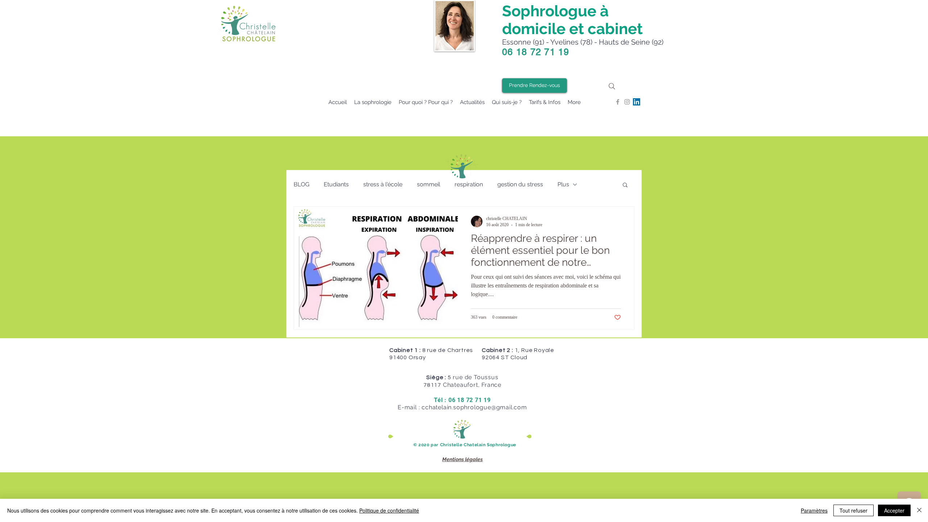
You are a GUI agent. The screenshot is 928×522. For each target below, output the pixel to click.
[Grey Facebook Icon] (617, 101)
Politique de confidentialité (389, 510)
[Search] (612, 86)
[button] (625, 185)
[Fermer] (919, 510)
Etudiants (336, 184)
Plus (563, 184)
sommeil (428, 184)
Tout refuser (853, 510)
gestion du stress (520, 184)
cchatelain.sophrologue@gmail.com (474, 407)
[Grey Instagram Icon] (627, 101)
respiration (469, 184)
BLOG (301, 184)
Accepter (894, 510)
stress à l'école (382, 184)
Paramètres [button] (814, 510)
